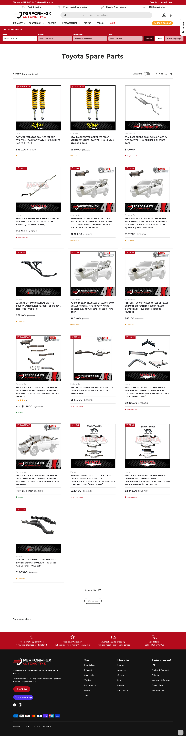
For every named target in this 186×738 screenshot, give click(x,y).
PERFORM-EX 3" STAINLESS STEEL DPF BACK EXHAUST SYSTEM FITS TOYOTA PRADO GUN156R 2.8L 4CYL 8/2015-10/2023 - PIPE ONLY (92, 307)
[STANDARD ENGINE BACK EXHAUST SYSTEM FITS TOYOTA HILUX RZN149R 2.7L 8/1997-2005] (147, 107)
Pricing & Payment (160, 670)
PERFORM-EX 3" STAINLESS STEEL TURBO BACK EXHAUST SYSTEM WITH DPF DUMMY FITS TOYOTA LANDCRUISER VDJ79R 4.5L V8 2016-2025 (37, 480)
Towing (87, 680)
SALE (112, 23)
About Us (121, 670)
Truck (87, 695)
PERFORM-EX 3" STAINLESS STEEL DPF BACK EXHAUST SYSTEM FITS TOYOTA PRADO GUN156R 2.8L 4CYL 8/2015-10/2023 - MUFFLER (146, 307)
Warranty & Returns (161, 680)
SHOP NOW (22, 689)
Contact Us (122, 675)
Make (5, 34)
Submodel (77, 34)
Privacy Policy (158, 685)
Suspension (89, 675)
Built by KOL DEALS (44, 727)
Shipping (156, 675)
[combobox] (106, 15)
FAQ (154, 665)
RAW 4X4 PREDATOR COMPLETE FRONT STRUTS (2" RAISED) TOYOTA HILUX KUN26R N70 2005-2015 (92, 140)
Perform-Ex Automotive (27, 727)
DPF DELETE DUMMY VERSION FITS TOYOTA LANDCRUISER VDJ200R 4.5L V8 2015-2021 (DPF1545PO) (91, 390)
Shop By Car (166, 2)
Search (149, 38)
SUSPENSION (35, 23)
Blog (119, 680)
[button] (171, 15)
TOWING (52, 23)
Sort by (17, 73)
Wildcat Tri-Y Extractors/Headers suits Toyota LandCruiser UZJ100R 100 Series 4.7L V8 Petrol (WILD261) (36, 562)
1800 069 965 (157, 645)
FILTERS (87, 23)
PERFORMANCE (69, 23)
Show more (93, 601)
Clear (159, 38)
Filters (87, 690)
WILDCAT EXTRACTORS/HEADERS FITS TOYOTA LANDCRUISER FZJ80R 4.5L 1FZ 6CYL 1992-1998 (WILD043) (38, 306)
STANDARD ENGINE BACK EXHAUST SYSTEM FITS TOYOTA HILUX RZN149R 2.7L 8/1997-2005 (146, 140)
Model (41, 34)
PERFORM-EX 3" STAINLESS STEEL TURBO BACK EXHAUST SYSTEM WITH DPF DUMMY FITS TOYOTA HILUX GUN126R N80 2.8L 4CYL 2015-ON (38, 392)
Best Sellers (89, 665)
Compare (137, 73)
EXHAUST (18, 23)
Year (110, 34)
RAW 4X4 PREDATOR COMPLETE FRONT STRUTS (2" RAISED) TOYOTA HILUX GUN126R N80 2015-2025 (38, 140)
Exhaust (88, 670)
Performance (90, 685)
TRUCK (100, 23)
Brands (153, 2)
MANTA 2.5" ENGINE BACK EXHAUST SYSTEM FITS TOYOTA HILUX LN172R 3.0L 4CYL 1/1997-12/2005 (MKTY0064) (37, 221)
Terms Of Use (158, 690)
